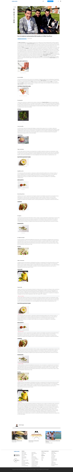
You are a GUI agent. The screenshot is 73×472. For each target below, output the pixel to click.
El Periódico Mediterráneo (25, 463)
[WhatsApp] (14, 14)
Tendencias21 (53, 452)
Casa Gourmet (53, 463)
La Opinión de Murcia (35, 463)
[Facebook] (14, 9)
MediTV (42, 454)
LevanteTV (42, 452)
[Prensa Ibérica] (17, 455)
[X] (14, 11)
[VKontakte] (14, 19)
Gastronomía (24, 38)
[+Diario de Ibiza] (14, 1)
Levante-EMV (34, 452)
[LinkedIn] (14, 12)
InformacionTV (43, 453)
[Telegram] (14, 17)
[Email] (14, 22)
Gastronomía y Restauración (17, 440)
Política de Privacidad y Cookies (33, 469)
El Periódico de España (25, 462)
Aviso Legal (25, 469)
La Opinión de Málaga (35, 462)
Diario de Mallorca (24, 454)
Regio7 (33, 454)
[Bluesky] (14, 20)
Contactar (50, 1)
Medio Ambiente (53, 453)
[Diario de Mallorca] (17, 451)
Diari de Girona (24, 452)
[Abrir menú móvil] (43, 1)
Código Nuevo (53, 462)
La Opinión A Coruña (35, 464)
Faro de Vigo (23, 464)
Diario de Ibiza (24, 453)
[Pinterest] (14, 16)
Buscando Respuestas (54, 464)
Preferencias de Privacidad (43, 469)
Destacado (20, 38)
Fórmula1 (52, 454)
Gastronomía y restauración (34, 440)
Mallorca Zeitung (34, 453)
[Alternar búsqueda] (58, 1)
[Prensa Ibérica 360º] (17, 460)
